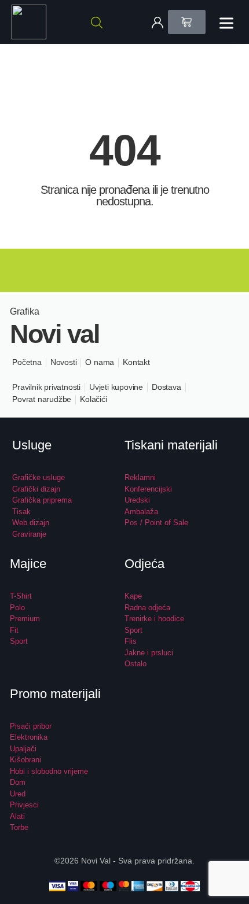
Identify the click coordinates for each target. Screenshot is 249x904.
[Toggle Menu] (228, 22)
